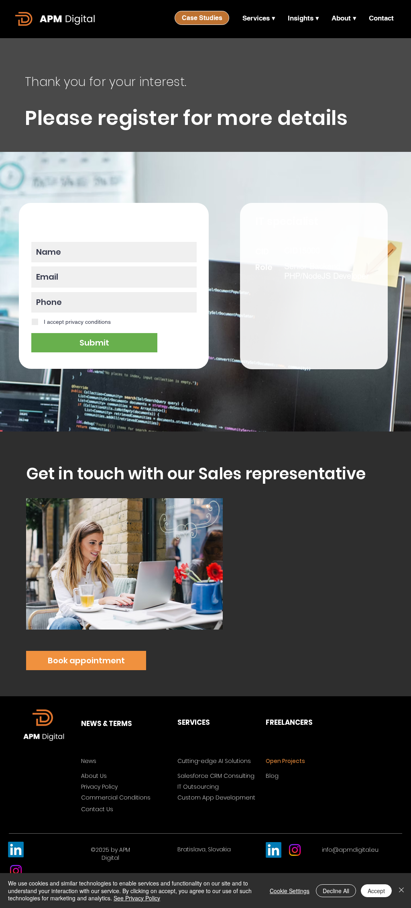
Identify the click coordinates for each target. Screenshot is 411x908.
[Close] (401, 890)
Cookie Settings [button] (289, 891)
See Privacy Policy (137, 898)
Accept (376, 891)
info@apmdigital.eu (350, 850)
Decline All (336, 891)
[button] (258, 18)
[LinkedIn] (16, 849)
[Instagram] (16, 871)
